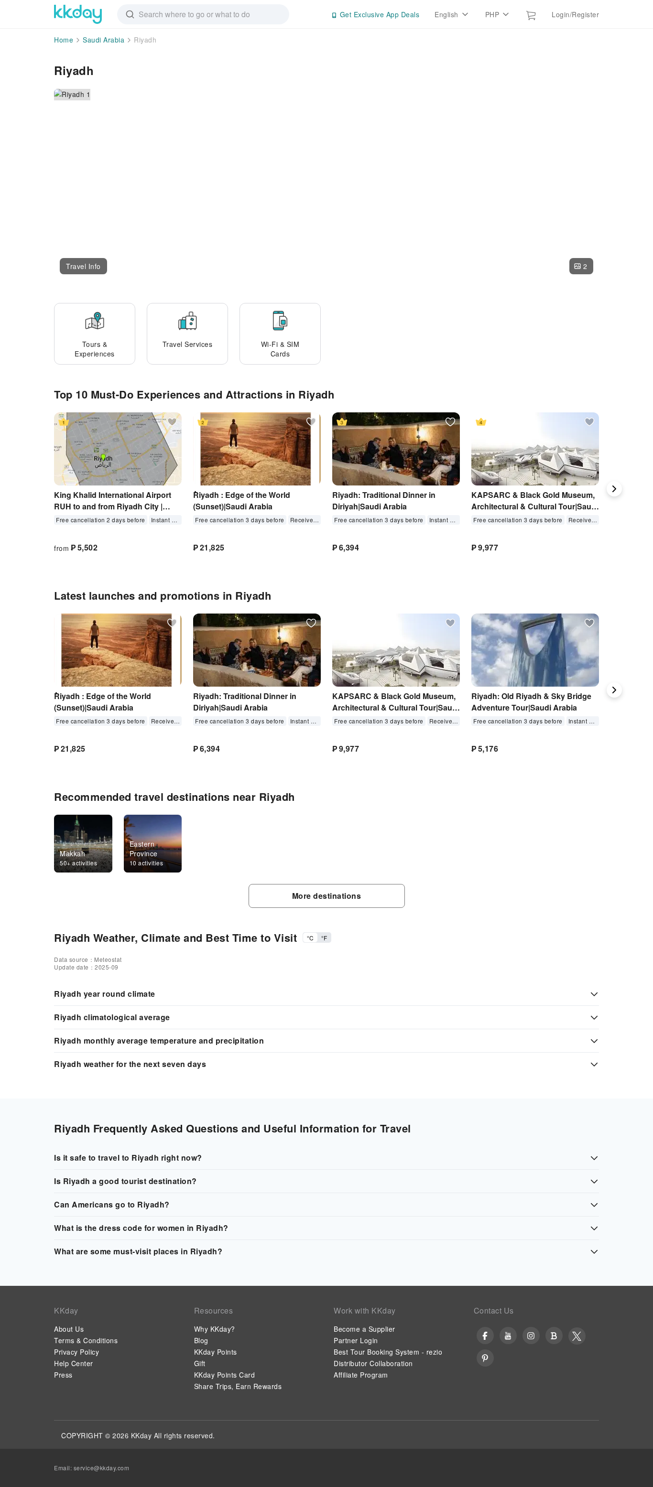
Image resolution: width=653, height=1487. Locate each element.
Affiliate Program (361, 1374)
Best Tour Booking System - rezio (388, 1352)
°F (324, 938)
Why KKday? (214, 1329)
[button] (83, 266)
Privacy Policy (76, 1352)
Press (63, 1374)
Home (63, 39)
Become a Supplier (364, 1329)
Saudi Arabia (103, 39)
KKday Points (215, 1352)
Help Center (73, 1363)
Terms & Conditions (86, 1340)
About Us (69, 1329)
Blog (201, 1340)
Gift (200, 1363)
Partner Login (356, 1340)
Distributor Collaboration (373, 1363)
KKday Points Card (224, 1374)
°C (310, 938)
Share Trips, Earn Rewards (238, 1386)
